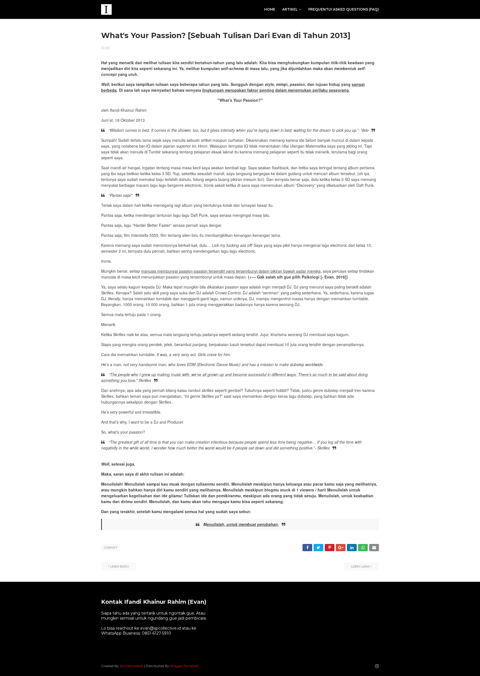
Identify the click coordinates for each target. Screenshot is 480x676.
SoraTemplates (131, 666)
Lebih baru (119, 566)
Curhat (111, 548)
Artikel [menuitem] (290, 9)
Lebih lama (360, 566)
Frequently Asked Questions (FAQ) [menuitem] (343, 9)
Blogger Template (184, 666)
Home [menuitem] (269, 9)
